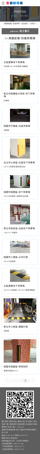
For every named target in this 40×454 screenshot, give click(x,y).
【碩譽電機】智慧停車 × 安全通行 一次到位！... (18, 24)
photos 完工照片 (20, 31)
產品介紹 (21, 421)
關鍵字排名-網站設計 (10, 438)
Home (14, 16)
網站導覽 (21, 424)
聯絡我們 (13, 424)
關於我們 (5, 421)
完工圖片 (29, 421)
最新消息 (13, 421)
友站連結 (29, 424)
